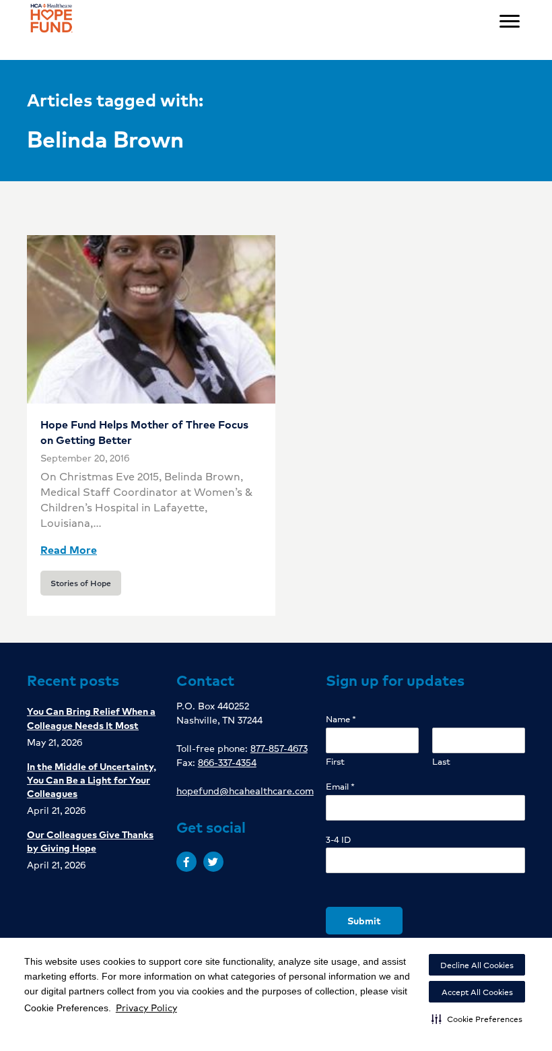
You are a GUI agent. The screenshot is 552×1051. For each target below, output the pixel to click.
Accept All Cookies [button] (477, 992)
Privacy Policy (146, 1007)
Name (341, 719)
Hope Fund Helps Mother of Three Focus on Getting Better (144, 431)
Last (441, 761)
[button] (477, 1018)
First (335, 761)
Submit (364, 920)
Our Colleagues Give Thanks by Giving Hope (90, 841)
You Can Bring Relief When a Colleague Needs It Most (91, 717)
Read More (68, 549)
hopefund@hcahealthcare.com (245, 790)
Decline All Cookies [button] (477, 965)
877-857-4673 (279, 747)
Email (340, 786)
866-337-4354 (227, 762)
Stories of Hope (80, 583)
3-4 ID (338, 840)
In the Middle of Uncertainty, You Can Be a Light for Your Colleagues (91, 779)
